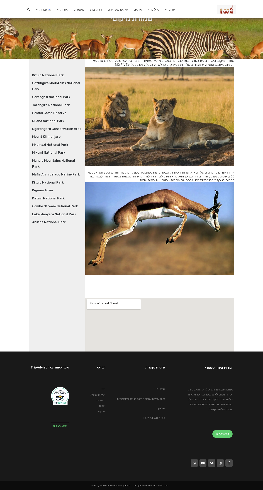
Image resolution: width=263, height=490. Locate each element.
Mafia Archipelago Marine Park (56, 174)
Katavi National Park (48, 198)
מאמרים (79, 9)
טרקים (138, 9)
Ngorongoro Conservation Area (56, 129)
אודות (64, 9)
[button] (28, 9)
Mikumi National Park (48, 153)
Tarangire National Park (51, 105)
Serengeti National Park (51, 97)
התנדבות (96, 9)
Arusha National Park (49, 222)
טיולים (155, 9)
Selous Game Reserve (49, 113)
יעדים (172, 9)
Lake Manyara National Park (54, 214)
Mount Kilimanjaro (46, 137)
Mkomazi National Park (50, 145)
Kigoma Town (42, 190)
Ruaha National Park (48, 121)
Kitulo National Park (48, 75)
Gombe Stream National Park (55, 206)
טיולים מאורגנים (118, 9)
